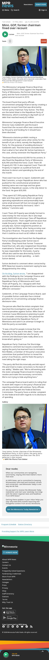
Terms (4, 599)
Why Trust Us (7, 602)
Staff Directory (8, 593)
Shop (4, 591)
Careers (5, 562)
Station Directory (25, 524)
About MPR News (9, 559)
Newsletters (7, 579)
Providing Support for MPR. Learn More (18, 531)
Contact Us (6, 565)
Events (5, 568)
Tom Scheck (6, 22)
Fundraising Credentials (11, 574)
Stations (5, 596)
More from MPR (8, 576)
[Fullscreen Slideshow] (4, 408)
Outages (5, 582)
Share (43, 41)
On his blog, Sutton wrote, (14, 273)
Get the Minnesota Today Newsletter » (23, 509)
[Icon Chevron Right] (44, 427)
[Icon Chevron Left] (4, 427)
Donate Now (41, 4)
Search (16, 10)
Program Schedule (8, 524)
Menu (7, 10)
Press (4, 585)
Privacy (5, 588)
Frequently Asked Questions (13, 571)
